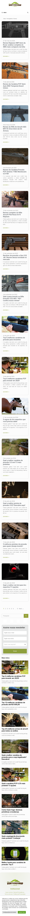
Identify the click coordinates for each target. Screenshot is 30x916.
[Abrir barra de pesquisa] (28, 13)
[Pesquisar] (26, 616)
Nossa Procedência (19, 892)
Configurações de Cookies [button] (9, 912)
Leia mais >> (6, 56)
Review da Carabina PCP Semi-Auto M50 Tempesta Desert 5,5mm (14, 86)
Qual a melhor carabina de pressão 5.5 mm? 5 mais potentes (13, 462)
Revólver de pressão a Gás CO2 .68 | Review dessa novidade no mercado (15, 257)
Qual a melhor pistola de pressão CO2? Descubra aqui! (14, 504)
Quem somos (9, 892)
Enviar (15, 651)
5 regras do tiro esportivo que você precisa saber (14, 420)
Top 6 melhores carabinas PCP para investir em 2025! (14, 380)
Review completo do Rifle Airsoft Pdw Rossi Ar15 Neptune (12, 215)
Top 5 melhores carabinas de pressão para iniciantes (14, 339)
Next (21, 608)
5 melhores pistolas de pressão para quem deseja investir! (15, 545)
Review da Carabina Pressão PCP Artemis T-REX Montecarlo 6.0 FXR (14, 172)
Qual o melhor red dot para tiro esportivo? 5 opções (14, 586)
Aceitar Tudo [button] (22, 912)
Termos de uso (9, 894)
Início (4, 18)
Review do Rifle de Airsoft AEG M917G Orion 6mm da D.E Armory (14, 129)
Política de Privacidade (19, 894)
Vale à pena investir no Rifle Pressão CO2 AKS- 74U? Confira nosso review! (13, 299)
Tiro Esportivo (10, 18)
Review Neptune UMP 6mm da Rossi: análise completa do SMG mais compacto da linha (14, 45)
